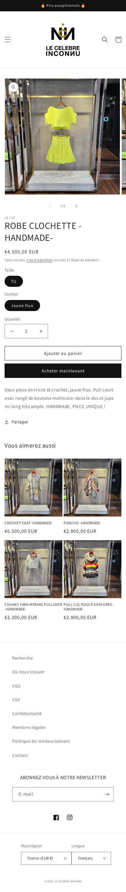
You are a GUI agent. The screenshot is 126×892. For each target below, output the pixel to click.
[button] (7, 39)
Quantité (12, 319)
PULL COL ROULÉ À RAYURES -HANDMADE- (89, 607)
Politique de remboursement (41, 741)
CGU (16, 686)
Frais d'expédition (40, 260)
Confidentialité (27, 713)
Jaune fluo (22, 305)
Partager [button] (20, 422)
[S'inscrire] (106, 794)
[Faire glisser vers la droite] (76, 206)
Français (85, 858)
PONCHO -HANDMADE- (82, 523)
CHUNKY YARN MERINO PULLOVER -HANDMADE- (33, 607)
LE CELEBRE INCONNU (68, 881)
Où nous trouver (28, 672)
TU (14, 281)
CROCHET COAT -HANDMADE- (29, 523)
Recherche (22, 658)
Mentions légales (29, 727)
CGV (16, 699)
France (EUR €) (40, 858)
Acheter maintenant (63, 371)
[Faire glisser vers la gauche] (49, 206)
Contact (20, 755)
